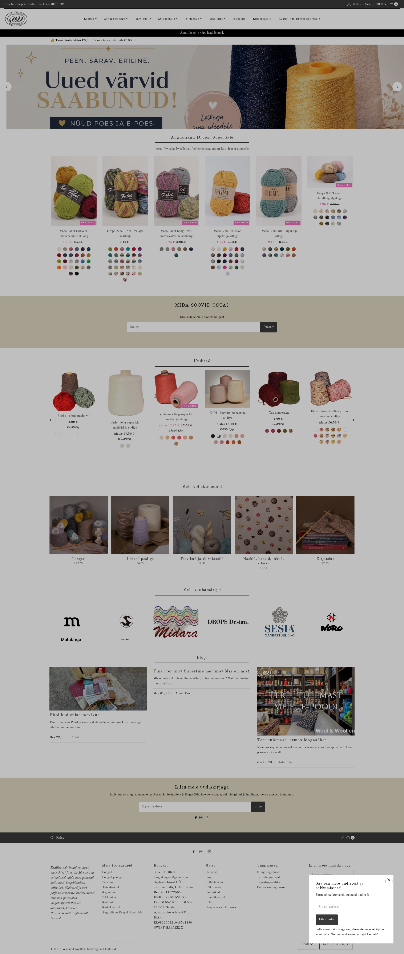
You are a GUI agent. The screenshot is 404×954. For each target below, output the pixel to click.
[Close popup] (388, 879)
